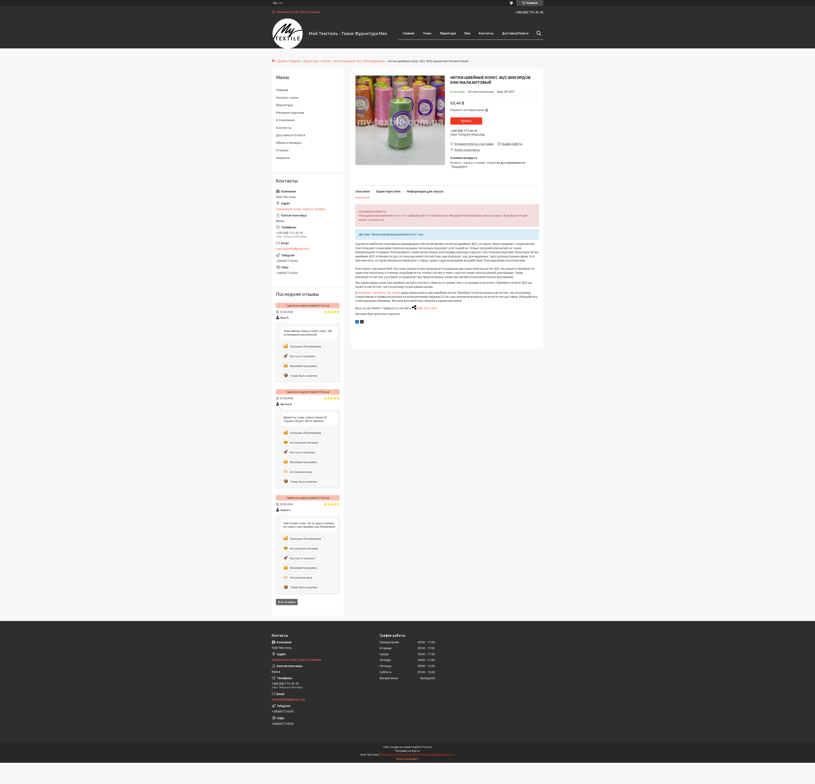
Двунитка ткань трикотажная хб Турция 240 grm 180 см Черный (305, 419)
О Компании (285, 120)
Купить (466, 121)
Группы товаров (289, 61)
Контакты (486, 33)
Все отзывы (286, 601)
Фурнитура (448, 33)
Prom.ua (427, 747)
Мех (467, 33)
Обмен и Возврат (289, 143)
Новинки (283, 158)
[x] (362, 322)
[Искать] (538, 33)
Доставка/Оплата (515, 33)
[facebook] (357, 322)
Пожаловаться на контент (396, 754)
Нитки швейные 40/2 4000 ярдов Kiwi (359, 61)
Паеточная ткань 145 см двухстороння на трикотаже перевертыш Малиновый (309, 525)
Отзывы (282, 150)
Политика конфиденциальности (435, 754)
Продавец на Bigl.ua (407, 750)
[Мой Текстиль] (288, 33)
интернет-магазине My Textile (379, 292)
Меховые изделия (290, 112)
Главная (408, 33)
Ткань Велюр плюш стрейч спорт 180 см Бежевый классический (307, 332)
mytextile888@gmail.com (292, 248)
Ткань (427, 33)
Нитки (326, 61)
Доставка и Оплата (290, 135)
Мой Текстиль (427, 308)
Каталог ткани (287, 97)
